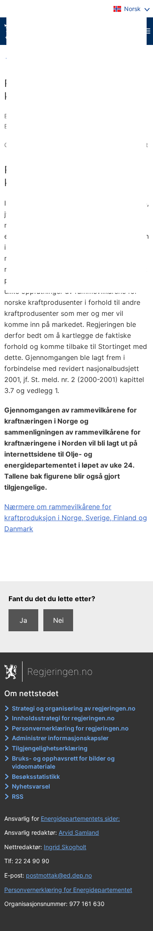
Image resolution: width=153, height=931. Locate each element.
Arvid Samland (79, 832)
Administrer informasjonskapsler (60, 737)
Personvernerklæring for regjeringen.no (70, 728)
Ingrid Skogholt (65, 846)
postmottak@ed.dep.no (59, 875)
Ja (23, 620)
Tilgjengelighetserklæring (50, 748)
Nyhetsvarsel (31, 786)
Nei (58, 620)
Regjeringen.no (60, 671)
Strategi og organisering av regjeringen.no (74, 708)
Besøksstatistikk (36, 776)
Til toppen (76, 569)
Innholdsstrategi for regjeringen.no (63, 718)
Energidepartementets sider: (80, 818)
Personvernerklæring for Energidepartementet (68, 889)
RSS (17, 796)
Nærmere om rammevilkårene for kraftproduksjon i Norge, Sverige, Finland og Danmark (75, 517)
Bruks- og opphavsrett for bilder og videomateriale (63, 762)
